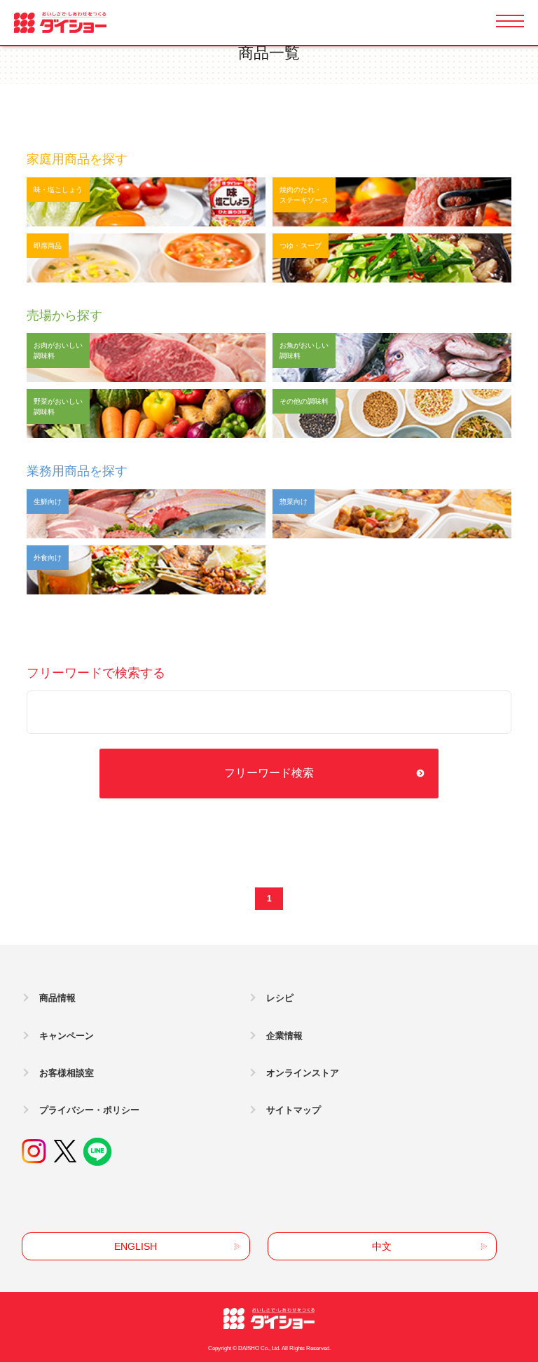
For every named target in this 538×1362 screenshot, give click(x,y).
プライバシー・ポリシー (89, 1110)
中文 (382, 1246)
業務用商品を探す (77, 471)
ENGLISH (135, 1246)
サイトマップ (293, 1110)
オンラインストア (302, 1073)
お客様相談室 (66, 1073)
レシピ (280, 998)
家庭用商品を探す (77, 159)
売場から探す (64, 315)
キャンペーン (66, 1035)
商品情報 (57, 998)
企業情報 (284, 1035)
